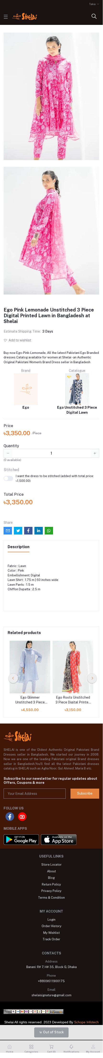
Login (51, 919)
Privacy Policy (51, 891)
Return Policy (51, 884)
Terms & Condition (51, 897)
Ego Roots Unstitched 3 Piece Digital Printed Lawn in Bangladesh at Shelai (73, 700)
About (51, 871)
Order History (51, 926)
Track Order (51, 939)
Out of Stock (53, 1032)
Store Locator (51, 864)
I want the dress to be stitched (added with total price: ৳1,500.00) (55, 478)
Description (18, 547)
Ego (25, 407)
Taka (92, 4)
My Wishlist (51, 933)
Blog (51, 878)
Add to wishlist (19, 340)
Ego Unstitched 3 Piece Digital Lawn (77, 410)
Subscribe (84, 793)
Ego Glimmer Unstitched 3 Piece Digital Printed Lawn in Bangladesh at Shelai (29, 700)
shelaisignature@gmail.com (51, 995)
